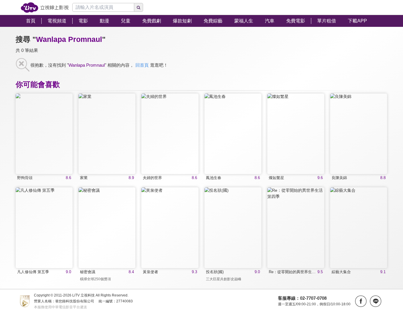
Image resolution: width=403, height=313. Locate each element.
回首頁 (142, 65)
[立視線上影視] (44, 7)
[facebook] (361, 301)
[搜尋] (138, 7)
